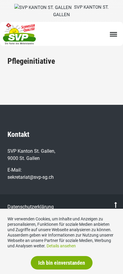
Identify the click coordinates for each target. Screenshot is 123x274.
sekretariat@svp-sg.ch (30, 177)
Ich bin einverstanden (61, 263)
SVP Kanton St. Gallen (81, 10)
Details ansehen (61, 245)
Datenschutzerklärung (30, 207)
